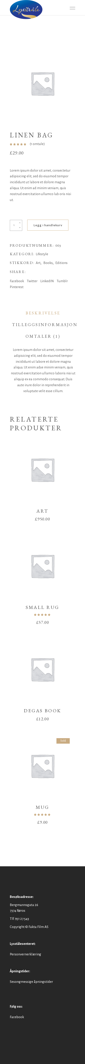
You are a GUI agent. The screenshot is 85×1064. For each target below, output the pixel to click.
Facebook (17, 1017)
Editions (61, 263)
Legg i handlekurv (48, 225)
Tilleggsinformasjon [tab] (44, 324)
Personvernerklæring (25, 954)
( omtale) (37, 144)
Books (48, 263)
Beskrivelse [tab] (43, 313)
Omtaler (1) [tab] (43, 336)
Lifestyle (42, 254)
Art (38, 263)
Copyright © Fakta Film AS (29, 927)
